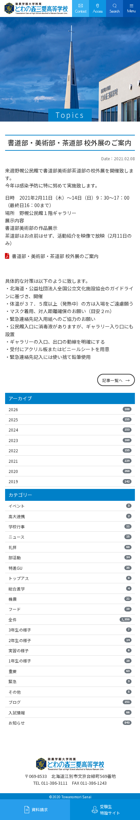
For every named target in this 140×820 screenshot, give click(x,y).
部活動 (68, 557)
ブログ (68, 702)
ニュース (68, 537)
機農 (68, 599)
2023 (68, 440)
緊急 (68, 681)
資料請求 (40, 809)
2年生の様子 (68, 640)
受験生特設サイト (110, 809)
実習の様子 (68, 650)
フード (68, 609)
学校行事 (68, 526)
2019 (68, 481)
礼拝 (68, 547)
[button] (114, 8)
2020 (68, 471)
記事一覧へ (112, 380)
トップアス (68, 578)
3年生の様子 (68, 630)
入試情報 (68, 712)
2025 (68, 419)
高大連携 (68, 516)
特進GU (68, 568)
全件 (68, 619)
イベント (68, 506)
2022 (68, 450)
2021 (68, 461)
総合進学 (68, 588)
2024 (68, 430)
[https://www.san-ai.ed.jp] (36, 8)
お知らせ (68, 723)
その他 (68, 692)
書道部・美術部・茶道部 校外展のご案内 (55, 256)
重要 (68, 671)
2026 (68, 409)
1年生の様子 (68, 660)
